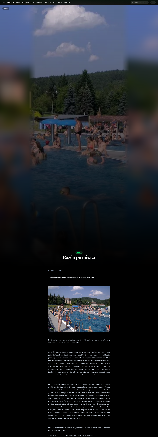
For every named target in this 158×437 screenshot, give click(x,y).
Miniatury (48, 2)
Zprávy (79, 252)
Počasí (60, 2)
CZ (153, 2)
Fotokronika (39, 2)
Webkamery (67, 2)
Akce (32, 2)
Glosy (54, 2)
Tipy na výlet (25, 2)
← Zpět (6, 8)
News (18, 2)
